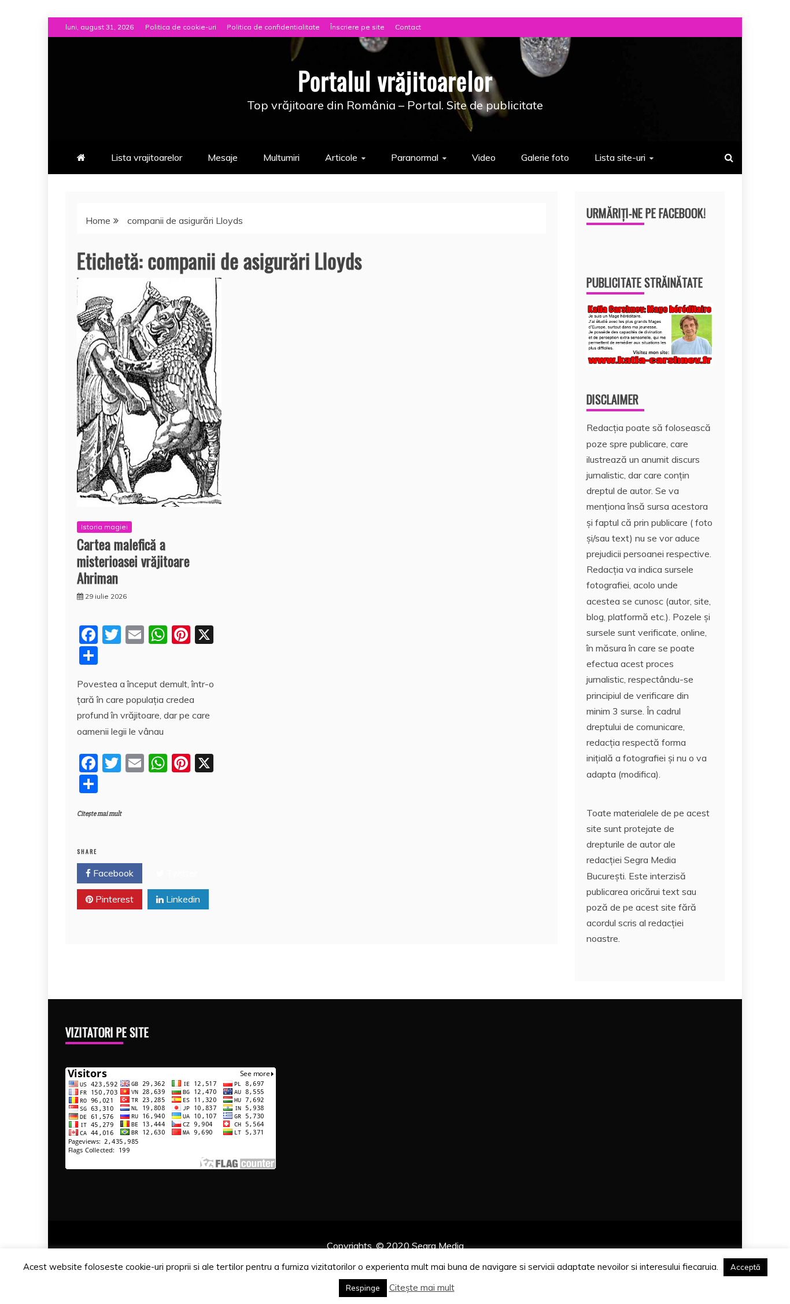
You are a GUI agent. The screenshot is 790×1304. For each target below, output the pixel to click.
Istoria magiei (104, 526)
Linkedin (182, 899)
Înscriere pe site (357, 27)
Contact (408, 27)
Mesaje (223, 157)
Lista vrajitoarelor (146, 157)
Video (484, 157)
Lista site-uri (620, 157)
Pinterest (113, 899)
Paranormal (414, 157)
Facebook (112, 873)
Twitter (180, 873)
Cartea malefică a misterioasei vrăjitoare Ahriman (133, 560)
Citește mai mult (99, 813)
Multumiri (281, 157)
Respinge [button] (363, 1287)
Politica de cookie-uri (180, 27)
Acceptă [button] (745, 1267)
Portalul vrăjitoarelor (395, 80)
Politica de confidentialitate (273, 27)
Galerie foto (545, 157)
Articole (341, 157)
